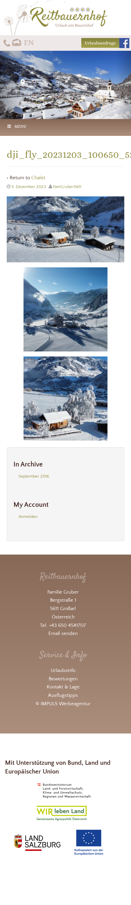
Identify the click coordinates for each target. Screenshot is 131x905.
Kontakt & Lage (63, 687)
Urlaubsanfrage (100, 42)
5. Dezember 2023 (28, 186)
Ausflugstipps (63, 695)
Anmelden (28, 516)
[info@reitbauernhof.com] (17, 42)
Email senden (63, 633)
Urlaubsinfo (63, 670)
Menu (20, 126)
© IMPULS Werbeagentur (63, 704)
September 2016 (33, 476)
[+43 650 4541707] (6, 42)
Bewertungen (63, 679)
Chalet (38, 178)
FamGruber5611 (67, 186)
